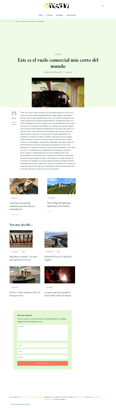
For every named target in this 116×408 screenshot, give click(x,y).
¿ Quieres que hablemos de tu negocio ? (20, 404)
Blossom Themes (80, 397)
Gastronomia (14, 198)
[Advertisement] (58, 40)
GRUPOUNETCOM (49, 399)
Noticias (49, 15)
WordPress (97, 397)
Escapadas (59, 15)
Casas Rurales (71, 15)
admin (14, 118)
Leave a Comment (14, 123)
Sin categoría (58, 54)
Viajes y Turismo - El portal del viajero (32, 397)
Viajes (40, 15)
